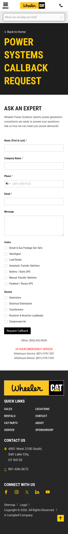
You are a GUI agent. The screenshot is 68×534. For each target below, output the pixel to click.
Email (8, 193)
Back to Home (16, 32)
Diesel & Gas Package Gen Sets (25, 247)
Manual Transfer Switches (23, 277)
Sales (8, 409)
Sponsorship (44, 430)
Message (9, 211)
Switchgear (15, 253)
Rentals (10, 416)
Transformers (16, 309)
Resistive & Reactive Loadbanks (26, 315)
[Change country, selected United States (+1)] (8, 183)
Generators (15, 297)
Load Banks (15, 259)
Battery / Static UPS (19, 271)
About (39, 423)
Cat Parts (11, 423)
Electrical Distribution (20, 303)
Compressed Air (17, 321)
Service (9, 430)
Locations (42, 409)
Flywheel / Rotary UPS (21, 283)
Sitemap (9, 505)
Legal (23, 505)
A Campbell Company (18, 515)
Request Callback (17, 330)
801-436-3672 (18, 469)
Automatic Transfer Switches (24, 265)
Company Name (13, 158)
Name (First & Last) (15, 140)
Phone (8, 176)
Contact (41, 416)
